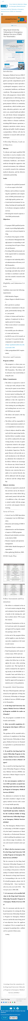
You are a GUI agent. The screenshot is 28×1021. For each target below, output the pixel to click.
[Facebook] (1, 1002)
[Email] (14, 1002)
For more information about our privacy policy (10, 1014)
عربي (3, 1)
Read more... (17, 22)
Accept (5, 1017)
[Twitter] (8, 1002)
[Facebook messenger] (3, 1002)
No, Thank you (13, 1017)
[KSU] (4, 5)
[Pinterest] (10, 1002)
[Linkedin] (6, 1002)
